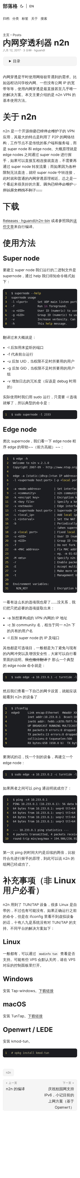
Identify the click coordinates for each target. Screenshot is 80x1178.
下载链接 (46, 991)
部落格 (10, 6)
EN (31, 6)
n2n (8, 1072)
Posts (17, 35)
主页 (6, 35)
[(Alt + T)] (21, 6)
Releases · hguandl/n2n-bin (26, 221)
